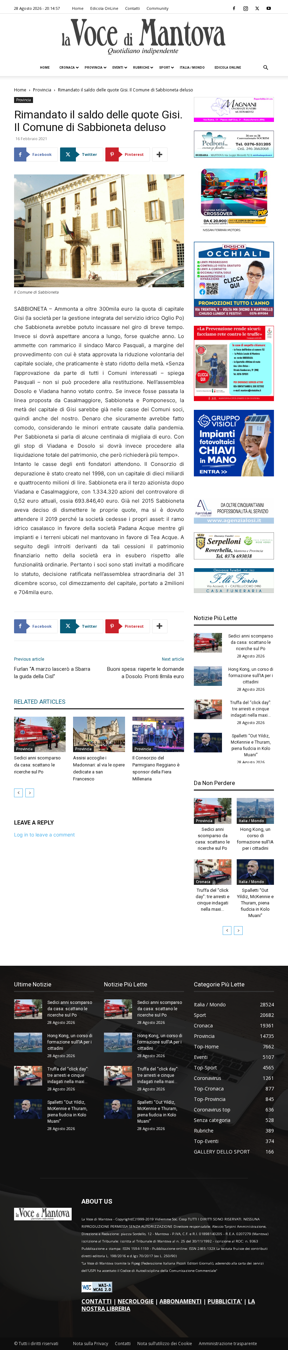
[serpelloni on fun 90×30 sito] (234, 557)
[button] (265, 67)
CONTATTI (96, 1301)
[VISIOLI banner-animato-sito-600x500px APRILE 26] (234, 474)
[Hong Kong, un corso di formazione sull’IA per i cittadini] (208, 676)
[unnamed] (234, 521)
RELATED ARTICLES (39, 701)
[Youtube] (268, 8)
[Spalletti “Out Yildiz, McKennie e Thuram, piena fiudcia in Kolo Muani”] (208, 742)
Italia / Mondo (192, 67)
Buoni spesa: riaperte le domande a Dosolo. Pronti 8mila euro (145, 673)
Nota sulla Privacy (90, 1343)
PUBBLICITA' (225, 1301)
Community (157, 8)
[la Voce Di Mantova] (144, 37)
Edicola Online (228, 67)
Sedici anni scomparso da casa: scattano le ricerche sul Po (37, 764)
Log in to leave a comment (44, 835)
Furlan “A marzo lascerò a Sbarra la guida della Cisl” (52, 673)
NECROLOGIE (135, 1301)
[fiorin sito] (234, 591)
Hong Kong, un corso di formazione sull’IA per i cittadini (250, 675)
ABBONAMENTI (180, 1301)
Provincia (94, 67)
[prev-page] (18, 792)
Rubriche (141, 67)
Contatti (132, 8)
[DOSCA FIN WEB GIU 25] (234, 315)
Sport (164, 67)
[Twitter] (257, 8)
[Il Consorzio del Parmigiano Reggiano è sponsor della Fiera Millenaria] (158, 734)
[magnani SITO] (234, 120)
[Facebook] (234, 8)
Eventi (117, 67)
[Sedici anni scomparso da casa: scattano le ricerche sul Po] (40, 734)
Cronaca (67, 67)
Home (78, 8)
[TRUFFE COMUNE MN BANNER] (234, 399)
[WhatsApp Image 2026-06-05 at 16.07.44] (234, 231)
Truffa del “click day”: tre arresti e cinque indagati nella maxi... (250, 709)
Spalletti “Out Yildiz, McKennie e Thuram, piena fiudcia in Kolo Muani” (255, 903)
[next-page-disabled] (29, 792)
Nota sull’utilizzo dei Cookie (164, 1343)
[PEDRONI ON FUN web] (234, 155)
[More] (160, 154)
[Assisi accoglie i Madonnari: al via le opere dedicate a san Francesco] (99, 734)
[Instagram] (245, 8)
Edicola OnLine (104, 8)
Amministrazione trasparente (228, 1343)
